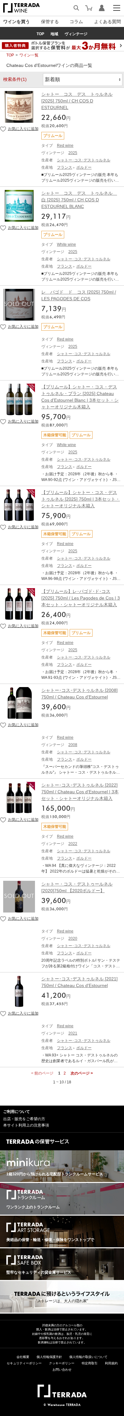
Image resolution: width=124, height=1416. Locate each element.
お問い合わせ (62, 1369)
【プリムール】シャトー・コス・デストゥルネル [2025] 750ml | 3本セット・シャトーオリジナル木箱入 (80, 499)
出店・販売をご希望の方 (24, 1119)
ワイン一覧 (28, 55)
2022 (72, 843)
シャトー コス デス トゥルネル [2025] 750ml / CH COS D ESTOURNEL (77, 101)
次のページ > (82, 1073)
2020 (72, 938)
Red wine (65, 145)
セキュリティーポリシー (24, 1363)
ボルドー (84, 167)
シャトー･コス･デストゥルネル (83, 160)
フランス (64, 167)
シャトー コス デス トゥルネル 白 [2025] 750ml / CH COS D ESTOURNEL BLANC (79, 200)
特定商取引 (90, 1363)
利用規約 (111, 1363)
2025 (72, 153)
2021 (72, 1033)
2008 (72, 745)
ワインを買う (16, 21)
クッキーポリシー (61, 1363)
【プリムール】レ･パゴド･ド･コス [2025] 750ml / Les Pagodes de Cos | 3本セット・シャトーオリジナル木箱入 (80, 598)
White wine (66, 244)
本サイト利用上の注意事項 (26, 1125)
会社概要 (23, 1357)
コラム (76, 21)
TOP (10, 55)
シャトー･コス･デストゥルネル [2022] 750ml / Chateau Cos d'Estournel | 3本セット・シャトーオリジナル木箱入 (80, 792)
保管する (50, 21)
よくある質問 (107, 21)
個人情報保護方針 (49, 1357)
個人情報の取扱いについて (88, 1357)
